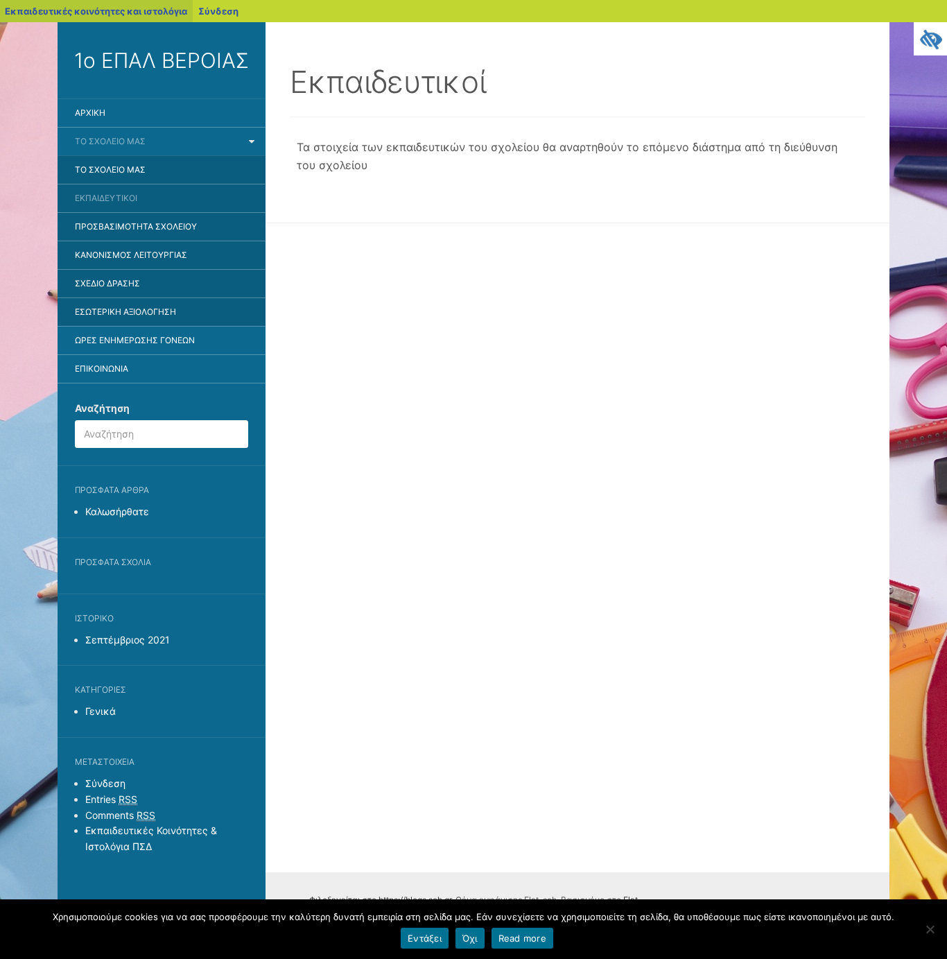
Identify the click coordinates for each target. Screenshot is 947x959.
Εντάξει (425, 938)
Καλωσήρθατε (117, 511)
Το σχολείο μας (110, 141)
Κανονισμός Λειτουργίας (131, 255)
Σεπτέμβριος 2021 (127, 640)
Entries (111, 799)
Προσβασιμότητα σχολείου (136, 226)
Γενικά (100, 711)
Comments (120, 815)
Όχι (470, 938)
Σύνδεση (218, 11)
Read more (522, 938)
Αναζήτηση (102, 408)
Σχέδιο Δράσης (107, 283)
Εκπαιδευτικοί (106, 198)
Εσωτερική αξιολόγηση (125, 311)
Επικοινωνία (101, 368)
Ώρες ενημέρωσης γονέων (135, 340)
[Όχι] (930, 929)
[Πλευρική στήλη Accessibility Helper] (930, 38)
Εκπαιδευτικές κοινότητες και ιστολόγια (96, 11)
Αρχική (90, 112)
